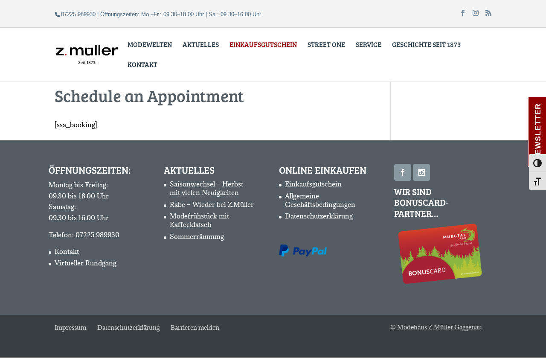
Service (368, 45)
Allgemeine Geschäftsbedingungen (320, 200)
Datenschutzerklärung (319, 216)
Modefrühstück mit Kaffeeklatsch (199, 220)
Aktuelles (201, 45)
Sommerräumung (197, 236)
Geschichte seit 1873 (426, 45)
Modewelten (150, 45)
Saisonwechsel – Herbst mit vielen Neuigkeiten (206, 188)
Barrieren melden (195, 327)
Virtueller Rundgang (85, 263)
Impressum (70, 327)
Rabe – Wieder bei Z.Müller (212, 204)
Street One (326, 45)
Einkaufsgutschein (313, 184)
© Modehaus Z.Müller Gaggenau (436, 327)
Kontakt (142, 65)
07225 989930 (97, 234)
